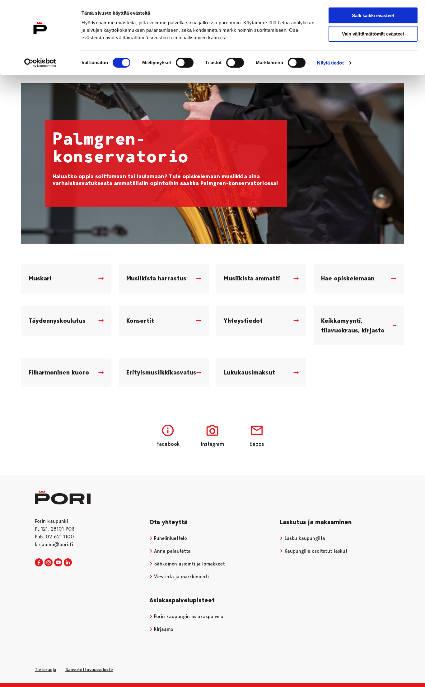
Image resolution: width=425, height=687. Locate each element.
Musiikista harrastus (156, 278)
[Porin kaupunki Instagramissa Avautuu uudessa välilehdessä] (48, 562)
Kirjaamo (162, 629)
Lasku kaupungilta (304, 538)
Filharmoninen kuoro (59, 372)
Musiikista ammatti (252, 278)
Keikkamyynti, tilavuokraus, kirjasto (353, 325)
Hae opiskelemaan (347, 278)
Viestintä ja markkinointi (180, 577)
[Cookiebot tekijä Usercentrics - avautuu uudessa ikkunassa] (40, 63)
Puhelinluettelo (169, 538)
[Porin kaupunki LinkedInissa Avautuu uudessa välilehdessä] (68, 562)
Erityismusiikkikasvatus (161, 372)
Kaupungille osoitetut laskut (315, 551)
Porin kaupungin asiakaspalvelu (187, 616)
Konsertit (140, 320)
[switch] (185, 63)
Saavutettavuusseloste (89, 669)
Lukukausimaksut (249, 372)
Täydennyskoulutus (57, 320)
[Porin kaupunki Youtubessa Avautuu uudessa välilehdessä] (58, 562)
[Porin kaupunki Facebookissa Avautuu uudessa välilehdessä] (39, 562)
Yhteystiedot (243, 320)
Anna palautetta (171, 551)
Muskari (40, 278)
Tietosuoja (45, 669)
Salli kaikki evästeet (373, 15)
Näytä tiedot (330, 62)
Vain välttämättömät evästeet (373, 33)
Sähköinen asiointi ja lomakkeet (188, 564)
